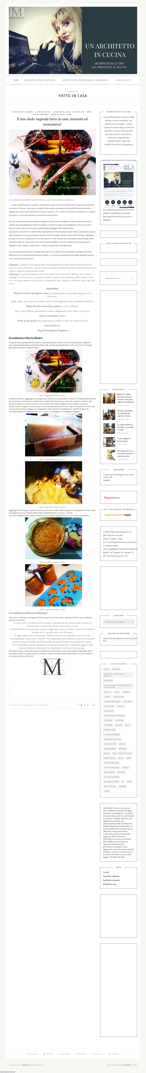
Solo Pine (25, 1065)
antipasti (116, 669)
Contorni (108, 720)
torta (129, 782)
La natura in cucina (61, 112)
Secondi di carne (111, 777)
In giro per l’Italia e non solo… (40, 80)
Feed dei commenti (111, 880)
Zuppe (106, 791)
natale (107, 753)
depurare (108, 725)
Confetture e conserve (22, 112)
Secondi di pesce (111, 782)
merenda (122, 749)
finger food (109, 730)
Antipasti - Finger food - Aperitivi (114, 675)
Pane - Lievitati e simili (122, 753)
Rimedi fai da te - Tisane (61, 114)
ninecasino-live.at (7, 1071)
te (123, 782)
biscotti (107, 692)
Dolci (127, 725)
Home (16, 80)
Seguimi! (106, 480)
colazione (108, 711)
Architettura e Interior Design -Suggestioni (85, 80)
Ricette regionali (41, 114)
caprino (126, 692)
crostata (119, 720)
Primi (89, 112)
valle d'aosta (110, 786)
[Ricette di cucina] (112, 497)
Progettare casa (111, 763)
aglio (106, 669)
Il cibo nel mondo (43, 112)
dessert (118, 725)
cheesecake (118, 697)
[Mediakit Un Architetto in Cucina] (118, 186)
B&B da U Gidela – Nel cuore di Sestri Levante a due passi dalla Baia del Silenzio (125, 398)
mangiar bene (110, 749)
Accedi (106, 872)
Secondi (121, 772)
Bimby (29, 267)
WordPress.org (109, 884)
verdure (122, 786)
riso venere (109, 772)
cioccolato (109, 706)
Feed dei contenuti (111, 876)
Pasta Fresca (109, 758)
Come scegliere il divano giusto (124, 439)
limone (122, 744)
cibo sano (127, 702)
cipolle (120, 706)
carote (107, 697)
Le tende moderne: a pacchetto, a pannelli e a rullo (125, 427)
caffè (116, 692)
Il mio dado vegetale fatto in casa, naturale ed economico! (52, 121)
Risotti (126, 768)
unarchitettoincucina (37, 705)
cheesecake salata (112, 702)
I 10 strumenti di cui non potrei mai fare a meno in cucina (125, 453)
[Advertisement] (114, 337)
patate (121, 758)
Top (134, 1065)
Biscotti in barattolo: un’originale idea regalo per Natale (125, 413)
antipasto (108, 681)
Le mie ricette (123, 80)
